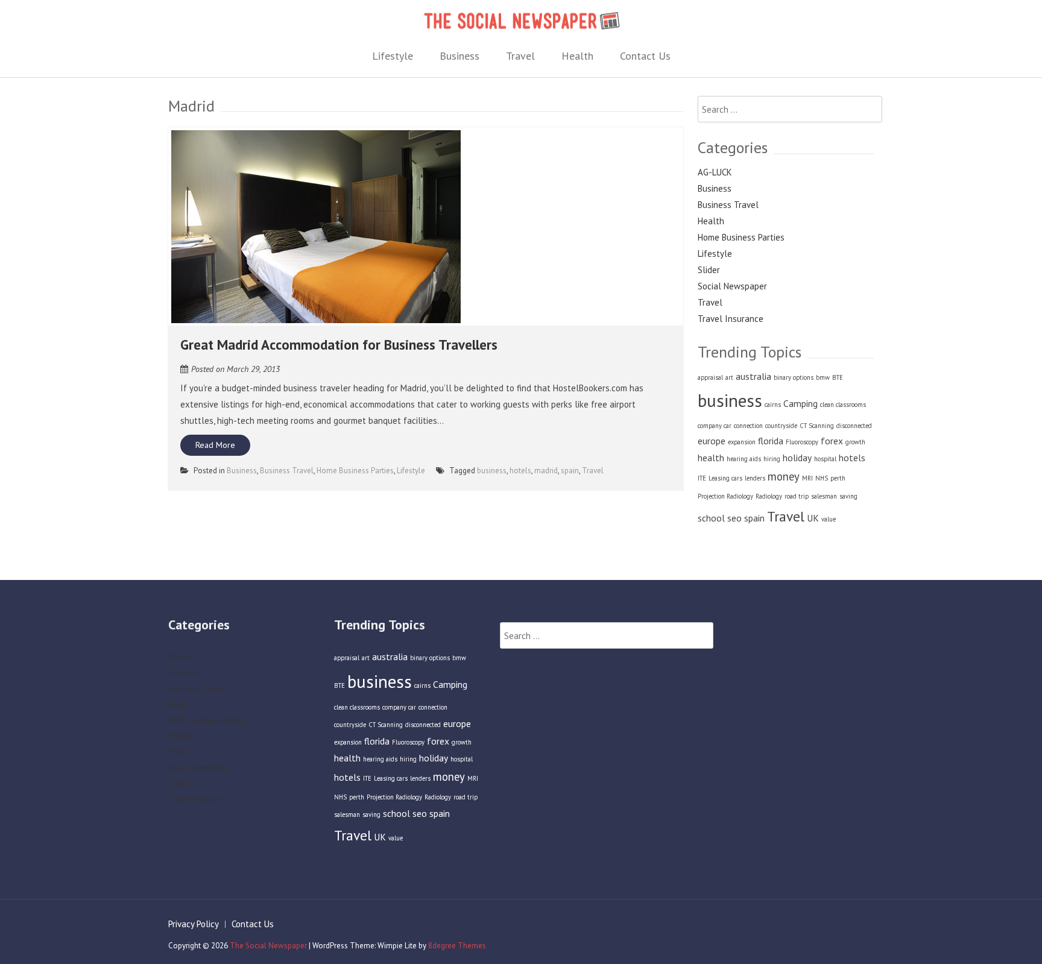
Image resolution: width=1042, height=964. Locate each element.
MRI (807, 478)
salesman (824, 496)
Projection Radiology (725, 496)
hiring (771, 459)
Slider (709, 270)
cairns (773, 404)
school (711, 518)
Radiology (769, 496)
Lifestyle (392, 56)
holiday (797, 458)
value (828, 519)
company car (714, 425)
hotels (520, 470)
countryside (781, 425)
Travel (520, 56)
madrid (546, 470)
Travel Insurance (730, 318)
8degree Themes (457, 945)
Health (577, 56)
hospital (825, 459)
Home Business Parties (355, 470)
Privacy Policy (193, 924)
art (729, 377)
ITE (702, 478)
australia (753, 376)
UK (813, 518)
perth (837, 478)
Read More (215, 444)
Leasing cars (725, 478)
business (492, 470)
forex (832, 441)
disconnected (854, 425)
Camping (800, 403)
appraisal (710, 377)
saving (848, 496)
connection (748, 425)
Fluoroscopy (802, 442)
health (711, 458)
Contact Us (645, 56)
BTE (837, 377)
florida (770, 441)
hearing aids (744, 459)
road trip (797, 496)
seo (734, 518)
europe (711, 441)
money (784, 476)
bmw (823, 377)
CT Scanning (817, 425)
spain (570, 470)
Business (459, 56)
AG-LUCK (715, 172)
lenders (755, 478)
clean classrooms (843, 404)
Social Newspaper (732, 286)
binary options (793, 377)
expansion (742, 442)
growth (855, 442)
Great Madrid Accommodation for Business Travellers (338, 344)
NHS (821, 478)
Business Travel (287, 470)
